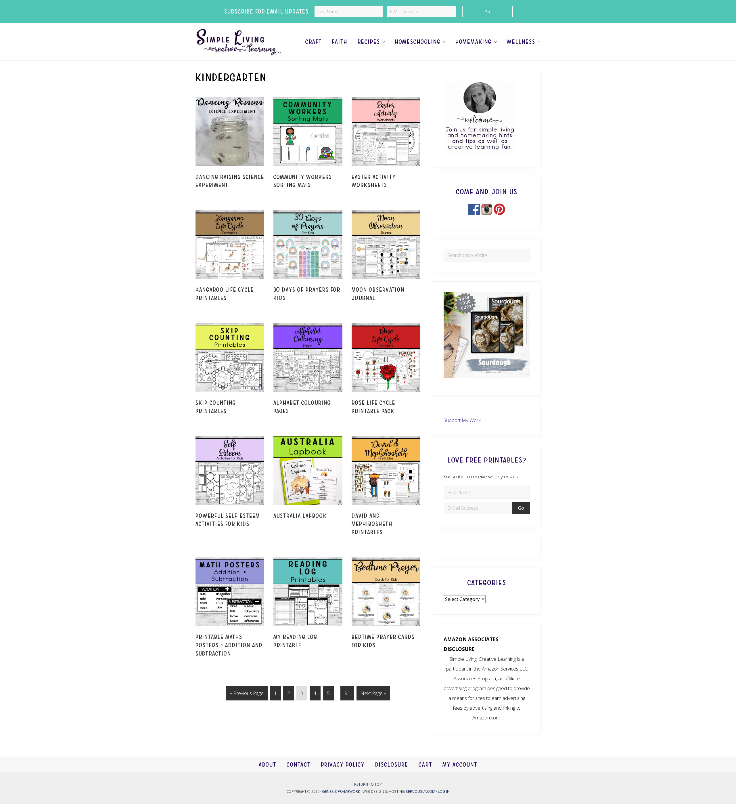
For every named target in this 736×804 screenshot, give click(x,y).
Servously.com (420, 791)
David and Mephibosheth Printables (372, 524)
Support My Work (462, 420)
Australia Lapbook (300, 516)
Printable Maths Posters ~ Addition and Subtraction (229, 645)
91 (349, 693)
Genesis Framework (341, 791)
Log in (444, 791)
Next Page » (373, 695)
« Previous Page (247, 695)
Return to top (368, 784)
